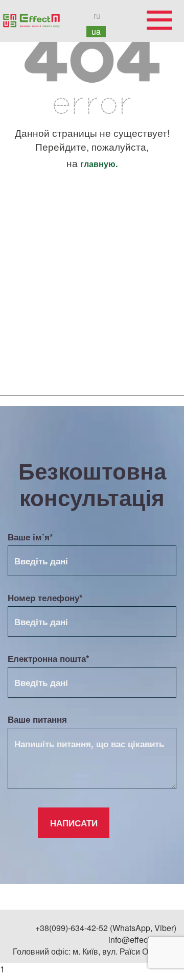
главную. (99, 164)
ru (97, 15)
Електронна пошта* (48, 658)
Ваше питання (37, 719)
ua (96, 31)
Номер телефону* (45, 597)
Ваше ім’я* (30, 537)
